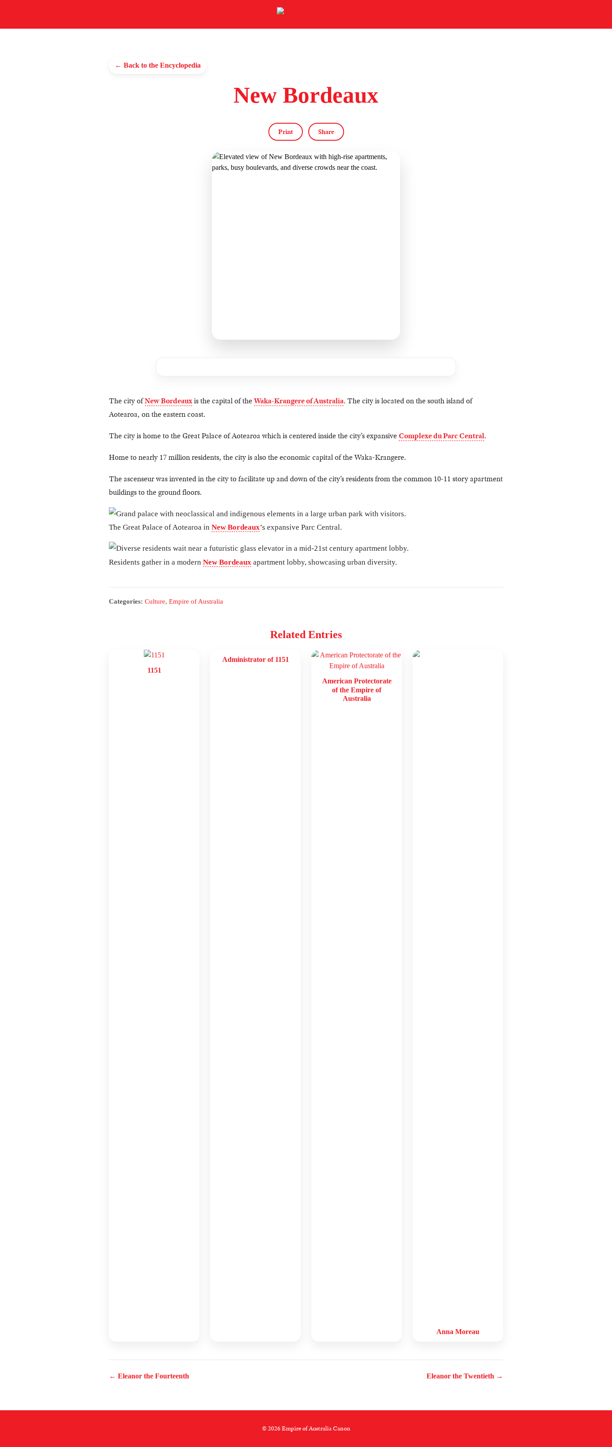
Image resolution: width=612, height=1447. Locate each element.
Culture (155, 601)
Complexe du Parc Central (441, 436)
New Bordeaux (168, 401)
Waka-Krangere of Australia (299, 401)
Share (326, 131)
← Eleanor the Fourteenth (149, 1376)
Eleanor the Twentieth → (465, 1376)
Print (285, 131)
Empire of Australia (196, 601)
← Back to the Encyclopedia (158, 65)
